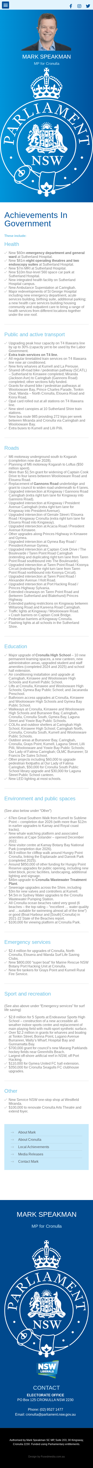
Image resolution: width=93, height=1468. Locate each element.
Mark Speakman (47, 1214)
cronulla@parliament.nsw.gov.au (51, 1414)
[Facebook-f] (70, 6)
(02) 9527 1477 (51, 1409)
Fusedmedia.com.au (53, 1456)
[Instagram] (79, 6)
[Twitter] (88, 6)
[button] (5, 5)
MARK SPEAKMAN (46, 56)
